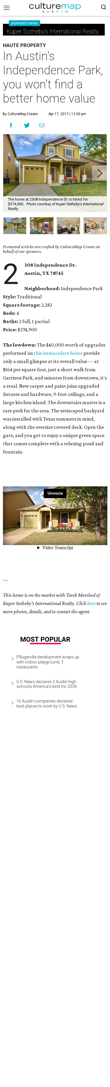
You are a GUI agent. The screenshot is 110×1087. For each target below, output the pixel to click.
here (91, 603)
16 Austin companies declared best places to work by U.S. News (46, 703)
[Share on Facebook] (11, 125)
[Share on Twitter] (27, 125)
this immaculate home (58, 353)
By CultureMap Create (20, 114)
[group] (15, 225)
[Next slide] (99, 173)
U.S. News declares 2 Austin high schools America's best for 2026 (46, 684)
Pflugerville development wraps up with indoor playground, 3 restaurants (47, 662)
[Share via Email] (41, 125)
